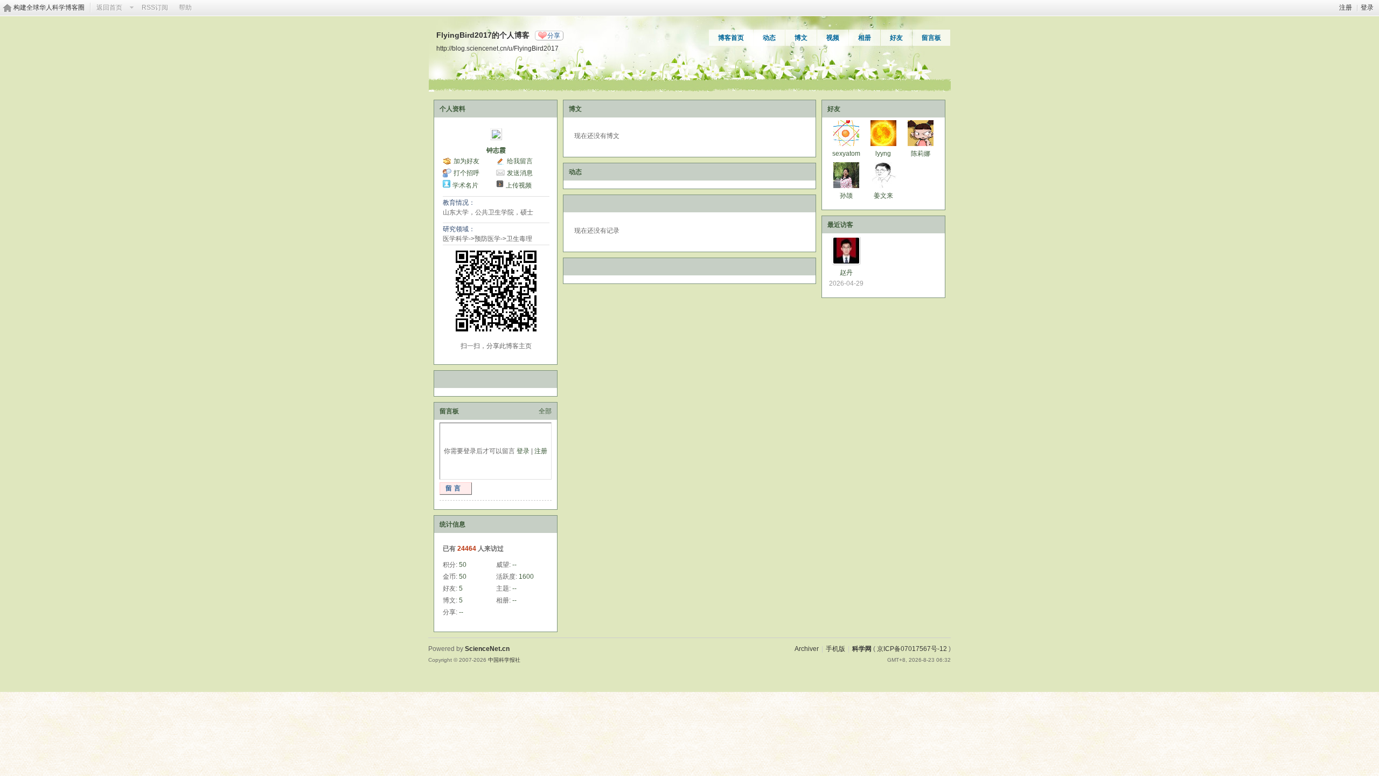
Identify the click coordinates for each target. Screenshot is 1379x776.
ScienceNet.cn (487, 649)
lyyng (883, 153)
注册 (1345, 7)
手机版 (835, 649)
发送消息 (520, 173)
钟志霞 (496, 150)
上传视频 (519, 185)
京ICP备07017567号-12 (912, 649)
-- (514, 565)
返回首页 (109, 7)
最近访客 (840, 224)
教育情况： (459, 202)
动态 (769, 37)
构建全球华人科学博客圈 (49, 7)
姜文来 (883, 195)
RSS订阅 (155, 7)
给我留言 (520, 161)
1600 (526, 576)
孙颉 (846, 195)
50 (462, 565)
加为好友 (466, 161)
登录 (1367, 7)
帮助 (185, 7)
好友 (896, 37)
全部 (545, 411)
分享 (553, 35)
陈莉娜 (920, 153)
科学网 (862, 649)
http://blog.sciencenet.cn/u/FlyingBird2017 (497, 48)
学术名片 (465, 185)
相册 (864, 37)
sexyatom (846, 153)
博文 (801, 37)
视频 (832, 37)
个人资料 (452, 109)
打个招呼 (466, 173)
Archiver (807, 649)
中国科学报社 (504, 660)
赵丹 (846, 272)
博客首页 (731, 37)
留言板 (931, 37)
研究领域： (459, 229)
